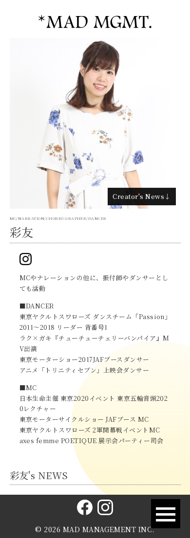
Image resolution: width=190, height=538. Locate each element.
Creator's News (138, 196)
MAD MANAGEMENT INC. (109, 529)
